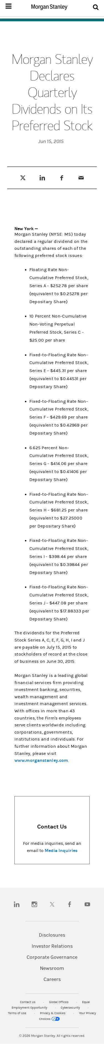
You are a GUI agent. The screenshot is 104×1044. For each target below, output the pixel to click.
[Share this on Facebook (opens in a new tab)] (61, 177)
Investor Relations (52, 946)
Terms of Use (17, 1013)
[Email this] (81, 177)
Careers (52, 979)
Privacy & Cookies (53, 1013)
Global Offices (59, 1002)
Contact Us (28, 1002)
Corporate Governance (52, 957)
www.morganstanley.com (41, 760)
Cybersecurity (71, 1007)
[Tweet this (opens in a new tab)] (23, 177)
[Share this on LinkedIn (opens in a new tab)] (42, 177)
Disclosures (52, 935)
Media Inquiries (61, 850)
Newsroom (52, 968)
